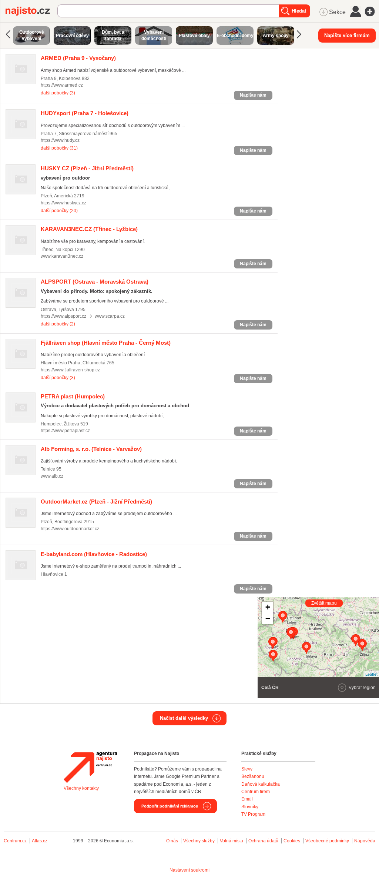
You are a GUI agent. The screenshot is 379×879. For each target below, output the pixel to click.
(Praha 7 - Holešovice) (84, 113)
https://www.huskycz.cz (63, 202)
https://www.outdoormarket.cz (70, 528)
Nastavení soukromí (189, 870)
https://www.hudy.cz (60, 140)
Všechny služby (199, 840)
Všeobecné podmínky (327, 840)
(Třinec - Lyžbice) (89, 229)
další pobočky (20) (59, 210)
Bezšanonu (252, 776)
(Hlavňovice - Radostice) (94, 554)
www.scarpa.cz (110, 316)
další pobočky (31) (59, 148)
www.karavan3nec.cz (62, 256)
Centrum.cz (15, 840)
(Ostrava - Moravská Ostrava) (94, 281)
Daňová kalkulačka (260, 784)
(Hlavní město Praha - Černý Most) (106, 343)
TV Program (253, 814)
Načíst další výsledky (184, 718)
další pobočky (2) (58, 324)
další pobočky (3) (58, 93)
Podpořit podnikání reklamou (169, 806)
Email (247, 799)
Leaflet (371, 674)
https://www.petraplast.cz (65, 430)
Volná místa (231, 840)
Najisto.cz (31, 11)
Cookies (292, 840)
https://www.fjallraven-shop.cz (70, 369)
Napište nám (253, 95)
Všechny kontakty (81, 788)
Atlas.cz (39, 840)
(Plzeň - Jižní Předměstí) (87, 168)
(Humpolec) (73, 396)
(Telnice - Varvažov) (91, 449)
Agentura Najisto (90, 767)
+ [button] (267, 607)
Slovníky (249, 806)
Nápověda (364, 840)
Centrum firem (255, 791)
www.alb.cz (52, 476)
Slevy (246, 769)
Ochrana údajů (263, 840)
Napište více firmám (347, 35)
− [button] (267, 618)
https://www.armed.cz (62, 85)
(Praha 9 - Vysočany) (78, 58)
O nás (172, 840)
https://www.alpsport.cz (63, 316)
